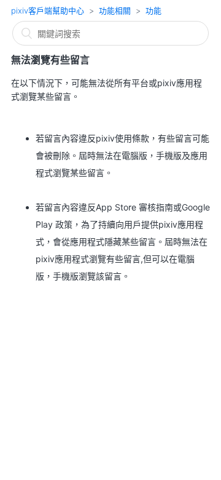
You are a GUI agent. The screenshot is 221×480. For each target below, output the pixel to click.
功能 (153, 10)
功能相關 (115, 10)
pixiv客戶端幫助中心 (47, 10)
